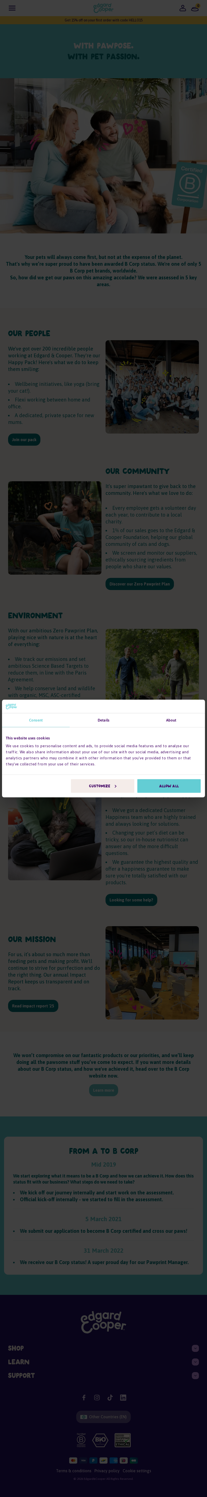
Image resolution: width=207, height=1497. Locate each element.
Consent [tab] (36, 720)
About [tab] (171, 720)
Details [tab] (103, 720)
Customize (99, 786)
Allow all (169, 786)
